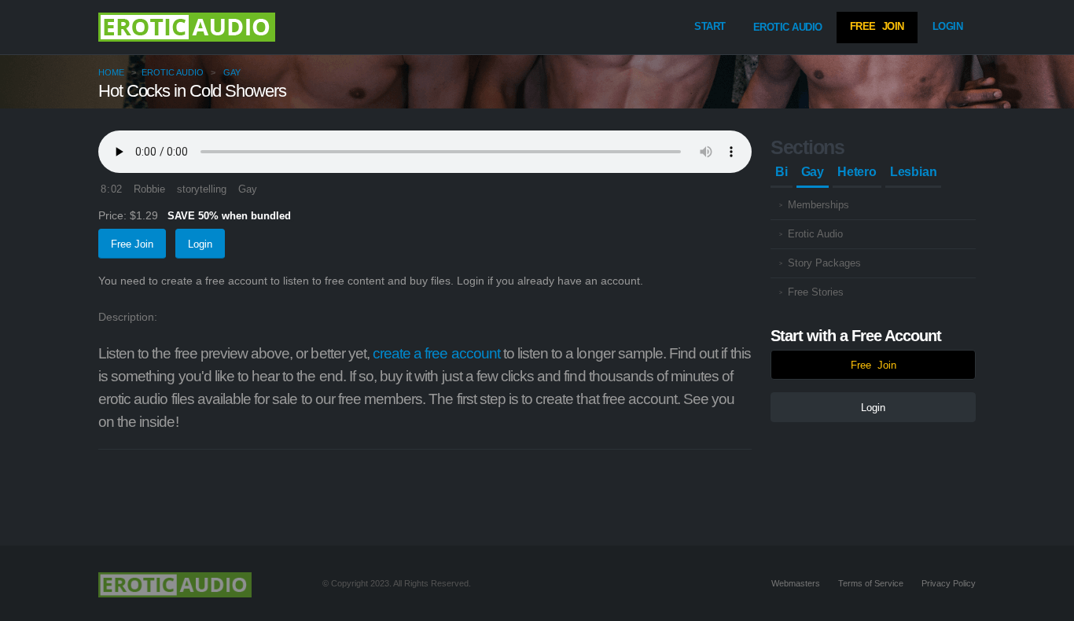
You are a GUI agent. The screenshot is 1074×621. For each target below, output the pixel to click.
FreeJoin (877, 26)
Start (710, 26)
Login (947, 26)
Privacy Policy (948, 583)
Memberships (818, 205)
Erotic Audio (787, 27)
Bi (781, 171)
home (111, 72)
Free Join (132, 244)
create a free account (436, 353)
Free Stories (816, 292)
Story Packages (824, 263)
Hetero (857, 171)
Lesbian (913, 171)
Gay (232, 72)
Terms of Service (870, 583)
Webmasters (795, 583)
